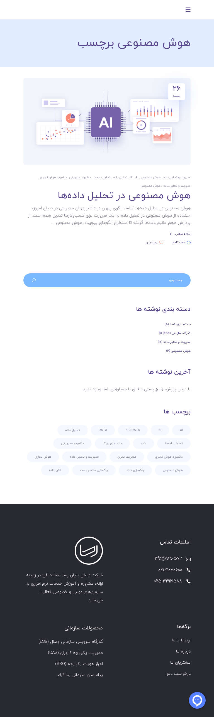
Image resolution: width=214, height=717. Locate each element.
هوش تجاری (43, 457)
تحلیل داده (120, 177)
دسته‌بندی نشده (180, 324)
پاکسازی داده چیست (94, 470)
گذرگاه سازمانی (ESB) (177, 333)
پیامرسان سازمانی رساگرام (80, 675)
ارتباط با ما (181, 640)
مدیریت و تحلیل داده (177, 177)
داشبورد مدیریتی (80, 177)
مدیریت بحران (126, 457)
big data (133, 430)
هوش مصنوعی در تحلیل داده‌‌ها (124, 196)
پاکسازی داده (135, 470)
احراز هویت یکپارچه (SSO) (79, 664)
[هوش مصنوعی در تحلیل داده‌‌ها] (107, 121)
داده (143, 443)
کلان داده (55, 470)
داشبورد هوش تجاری (53, 177)
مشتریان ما (180, 663)
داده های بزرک (112, 443)
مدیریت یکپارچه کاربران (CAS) (75, 653)
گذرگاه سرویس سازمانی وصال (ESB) (70, 642)
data (103, 430)
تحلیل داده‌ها (102, 177)
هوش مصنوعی (150, 177)
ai (136, 177)
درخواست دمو (178, 674)
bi (131, 177)
